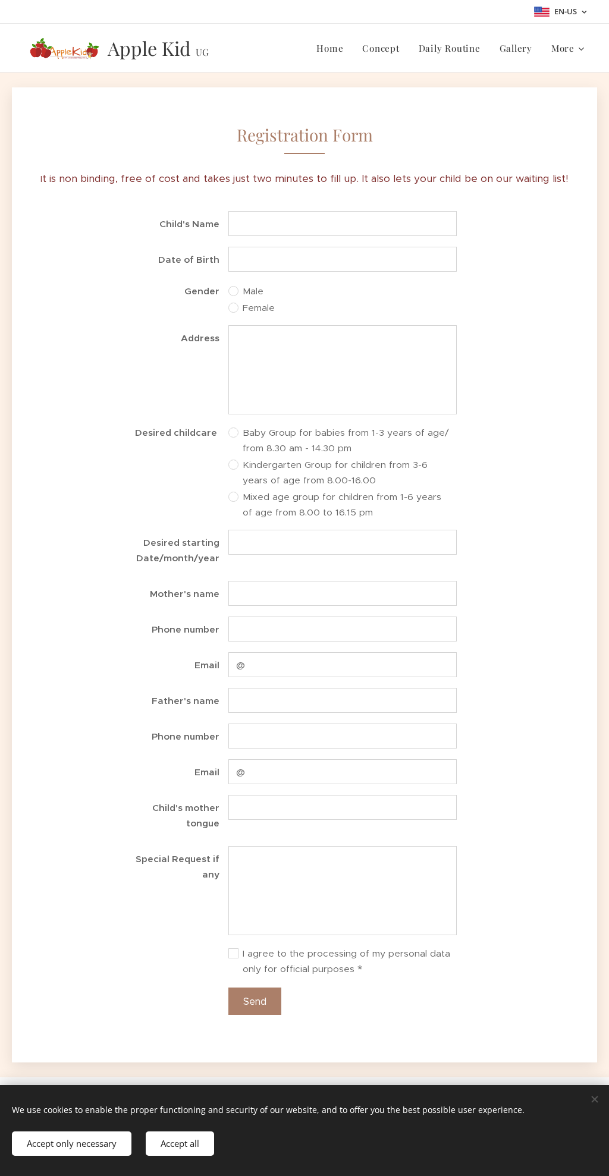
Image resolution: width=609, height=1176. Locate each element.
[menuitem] (333, 48)
